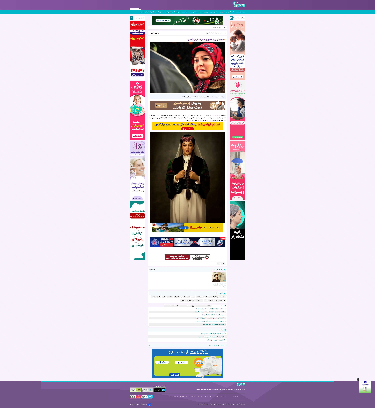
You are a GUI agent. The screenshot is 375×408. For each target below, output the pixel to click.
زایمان (206, 12)
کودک (192, 12)
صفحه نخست (240, 12)
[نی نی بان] (238, 4)
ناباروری (221, 12)
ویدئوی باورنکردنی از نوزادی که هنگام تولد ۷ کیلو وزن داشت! (210, 309)
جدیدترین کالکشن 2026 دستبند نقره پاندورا (174, 297)
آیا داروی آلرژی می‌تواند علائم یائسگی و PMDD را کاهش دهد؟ (209, 321)
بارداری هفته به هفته (231, 396)
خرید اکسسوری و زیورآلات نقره (217, 297)
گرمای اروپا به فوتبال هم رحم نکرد (216, 340)
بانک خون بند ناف (209, 300)
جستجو (222, 396)
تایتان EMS (199, 300)
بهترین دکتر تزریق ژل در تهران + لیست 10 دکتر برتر (219, 286)
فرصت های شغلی (202, 396)
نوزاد (199, 12)
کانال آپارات (193, 396)
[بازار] (135, 390)
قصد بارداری (230, 12)
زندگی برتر (175, 396)
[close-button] (358, 379)
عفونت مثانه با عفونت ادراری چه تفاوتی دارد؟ (213, 324)
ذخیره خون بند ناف (202, 297)
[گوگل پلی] (147, 390)
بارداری (213, 12)
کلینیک (152, 12)
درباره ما (217, 396)
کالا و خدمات (143, 12)
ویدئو (167, 12)
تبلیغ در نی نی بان (184, 396)
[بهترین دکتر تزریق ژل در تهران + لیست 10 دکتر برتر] (219, 277)
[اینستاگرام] (135, 398)
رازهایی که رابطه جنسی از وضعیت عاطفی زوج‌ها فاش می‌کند (209, 318)
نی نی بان (217, 115)
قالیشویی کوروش (156, 297)
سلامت (185, 12)
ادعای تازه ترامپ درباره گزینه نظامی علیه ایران (213, 333)
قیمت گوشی (191, 297)
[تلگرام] (147, 398)
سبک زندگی (176, 12)
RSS (170, 396)
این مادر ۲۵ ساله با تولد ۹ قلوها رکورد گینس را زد (213, 315)
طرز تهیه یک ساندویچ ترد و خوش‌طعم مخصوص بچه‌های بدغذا (209, 312)
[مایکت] (160, 390)
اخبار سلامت (159, 12)
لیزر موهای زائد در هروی (187, 300)
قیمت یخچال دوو (220, 300)
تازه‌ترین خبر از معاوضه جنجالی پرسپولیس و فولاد (212, 337)
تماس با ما (210, 396)
